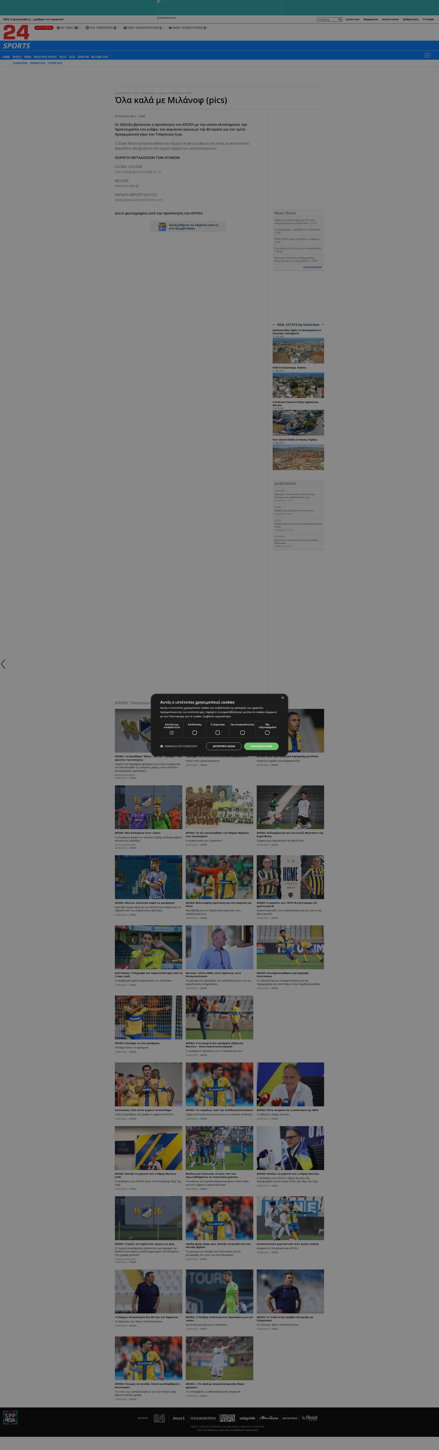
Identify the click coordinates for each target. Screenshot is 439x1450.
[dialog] (219, 725)
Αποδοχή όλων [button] (261, 746)
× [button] (282, 698)
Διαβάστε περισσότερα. (217, 716)
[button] (178, 746)
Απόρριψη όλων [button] (224, 746)
